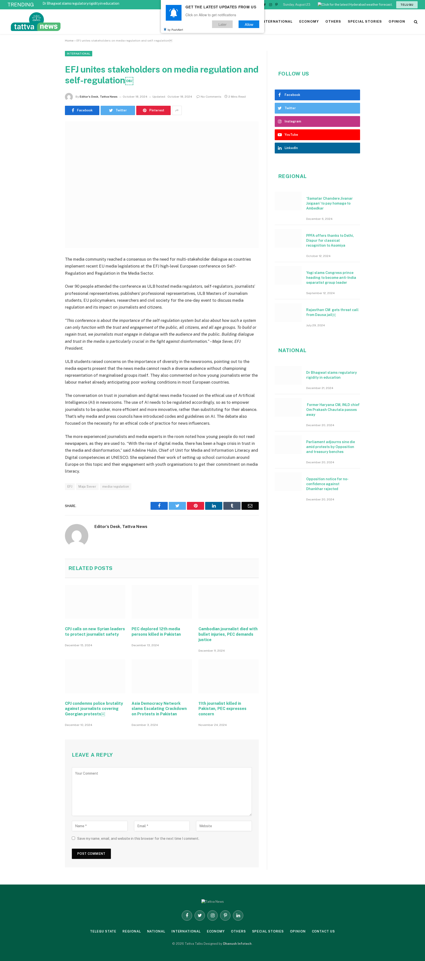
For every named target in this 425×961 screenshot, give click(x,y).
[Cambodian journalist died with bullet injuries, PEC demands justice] (228, 602)
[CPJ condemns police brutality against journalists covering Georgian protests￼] (95, 676)
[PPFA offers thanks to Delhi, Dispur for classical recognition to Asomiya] (288, 238)
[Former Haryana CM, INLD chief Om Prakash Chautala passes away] (288, 407)
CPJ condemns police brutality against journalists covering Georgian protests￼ (94, 709)
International (78, 53)
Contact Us (323, 931)
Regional (131, 931)
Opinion (297, 931)
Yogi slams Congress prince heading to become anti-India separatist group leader (331, 278)
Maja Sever (87, 486)
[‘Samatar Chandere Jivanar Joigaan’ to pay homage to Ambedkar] (288, 201)
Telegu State (103, 931)
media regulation (115, 486)
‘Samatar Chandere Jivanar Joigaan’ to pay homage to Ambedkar (329, 203)
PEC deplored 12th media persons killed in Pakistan (156, 632)
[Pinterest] (48, 310)
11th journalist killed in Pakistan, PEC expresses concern (222, 709)
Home (69, 40)
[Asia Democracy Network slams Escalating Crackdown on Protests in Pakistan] (162, 676)
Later (222, 24)
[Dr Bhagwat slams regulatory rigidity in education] (288, 375)
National (156, 931)
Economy (216, 931)
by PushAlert (175, 29)
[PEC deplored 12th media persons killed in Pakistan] (162, 602)
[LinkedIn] (48, 297)
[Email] (48, 322)
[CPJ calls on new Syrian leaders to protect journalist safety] (95, 602)
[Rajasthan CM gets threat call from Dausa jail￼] (288, 312)
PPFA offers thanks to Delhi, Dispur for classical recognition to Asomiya (330, 240)
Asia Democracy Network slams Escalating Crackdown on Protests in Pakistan (159, 709)
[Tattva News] (68, 21)
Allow (249, 24)
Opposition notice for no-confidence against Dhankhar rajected (327, 484)
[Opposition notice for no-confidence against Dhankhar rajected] (288, 481)
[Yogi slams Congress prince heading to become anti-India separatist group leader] (288, 275)
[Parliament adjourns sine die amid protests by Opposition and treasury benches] (288, 444)
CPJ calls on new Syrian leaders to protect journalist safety (95, 632)
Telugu (406, 4)
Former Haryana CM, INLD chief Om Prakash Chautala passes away (333, 410)
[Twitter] (48, 285)
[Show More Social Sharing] (177, 110)
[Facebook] (48, 272)
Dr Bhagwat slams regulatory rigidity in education (81, 3)
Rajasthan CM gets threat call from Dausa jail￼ (332, 312)
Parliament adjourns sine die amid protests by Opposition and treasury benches (330, 447)
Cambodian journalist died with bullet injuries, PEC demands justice (228, 634)
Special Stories (268, 931)
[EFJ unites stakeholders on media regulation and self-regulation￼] (162, 184)
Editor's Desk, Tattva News (99, 96)
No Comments (211, 96)
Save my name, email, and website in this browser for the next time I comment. (138, 839)
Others (238, 931)
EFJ (69, 486)
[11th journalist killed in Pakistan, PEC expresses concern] (228, 676)
